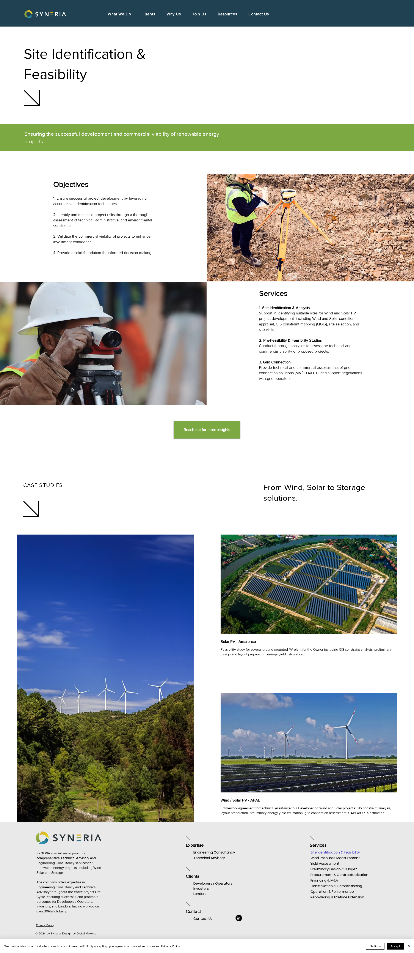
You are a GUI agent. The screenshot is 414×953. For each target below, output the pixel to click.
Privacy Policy (170, 946)
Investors (201, 888)
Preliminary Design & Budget (325, 869)
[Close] (408, 946)
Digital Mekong (86, 933)
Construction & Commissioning (325, 886)
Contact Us (202, 918)
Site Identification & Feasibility (325, 852)
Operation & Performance (325, 891)
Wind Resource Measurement (325, 857)
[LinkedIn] (238, 918)
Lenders (199, 893)
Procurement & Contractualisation (325, 874)
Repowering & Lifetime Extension (325, 897)
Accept (395, 946)
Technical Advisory (209, 857)
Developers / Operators (212, 883)
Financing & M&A (324, 880)
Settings (375, 946)
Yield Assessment (324, 863)
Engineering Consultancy (214, 852)
